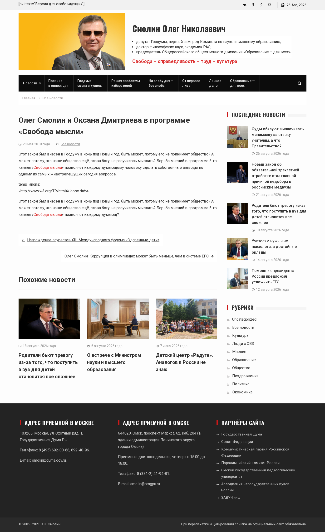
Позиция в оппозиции (58, 83)
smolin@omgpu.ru (145, 484)
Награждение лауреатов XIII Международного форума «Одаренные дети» (93, 240)
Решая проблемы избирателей (125, 83)
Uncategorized (244, 319)
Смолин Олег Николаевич (179, 28)
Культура (240, 335)
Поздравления (245, 376)
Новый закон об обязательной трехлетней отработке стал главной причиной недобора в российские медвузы (275, 175)
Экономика (242, 392)
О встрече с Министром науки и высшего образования (114, 362)
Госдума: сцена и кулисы (90, 83)
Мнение (239, 351)
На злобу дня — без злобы (161, 83)
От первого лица (191, 83)
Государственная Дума (241, 434)
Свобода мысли (48, 167)
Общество (241, 368)
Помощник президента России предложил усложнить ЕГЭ (273, 276)
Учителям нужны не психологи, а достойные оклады (274, 247)
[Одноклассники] (253, 5)
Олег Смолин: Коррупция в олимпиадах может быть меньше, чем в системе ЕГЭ (136, 256)
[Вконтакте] (245, 5)
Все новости (70, 144)
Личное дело (215, 83)
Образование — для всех (242, 83)
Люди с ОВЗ (243, 343)
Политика (240, 384)
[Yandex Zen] (261, 5)
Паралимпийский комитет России (250, 463)
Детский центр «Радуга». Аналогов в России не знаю (184, 362)
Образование (244, 360)
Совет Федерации (237, 442)
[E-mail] (270, 5)
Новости (30, 83)
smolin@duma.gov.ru (49, 460)
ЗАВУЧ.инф (231, 497)
